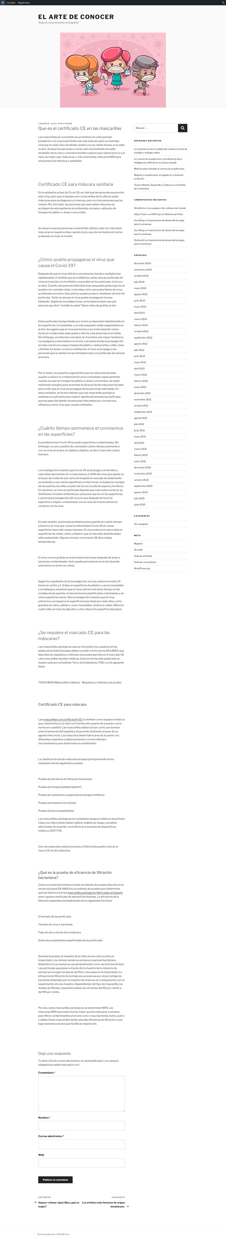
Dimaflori (139, 208)
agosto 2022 (140, 343)
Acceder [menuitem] (11, 2)
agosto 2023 (141, 294)
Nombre (44, 1117)
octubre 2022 (141, 331)
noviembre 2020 (143, 473)
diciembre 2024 (142, 263)
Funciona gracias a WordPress (53, 1234)
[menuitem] (3, 2)
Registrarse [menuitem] (24, 2)
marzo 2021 (140, 448)
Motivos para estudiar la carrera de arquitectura (159, 168)
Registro (138, 543)
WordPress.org (142, 568)
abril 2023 (139, 312)
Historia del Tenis (174, 214)
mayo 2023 (140, 306)
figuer (67, 123)
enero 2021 (140, 461)
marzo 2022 (140, 374)
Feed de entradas (143, 555)
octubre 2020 (141, 479)
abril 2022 (139, 368)
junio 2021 (139, 430)
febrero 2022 (141, 380)
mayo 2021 (140, 436)
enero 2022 (140, 387)
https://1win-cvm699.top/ (147, 214)
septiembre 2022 (143, 337)
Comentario (46, 1072)
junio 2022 (139, 356)
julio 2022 (139, 350)
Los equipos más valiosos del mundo (166, 208)
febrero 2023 (141, 325)
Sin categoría (141, 524)
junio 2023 (139, 300)
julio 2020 (139, 498)
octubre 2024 (141, 275)
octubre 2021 (141, 405)
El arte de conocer (76, 17)
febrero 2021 (141, 455)
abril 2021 (139, 442)
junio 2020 (139, 504)
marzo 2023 (140, 319)
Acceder (138, 549)
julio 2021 (139, 424)
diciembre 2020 (142, 467)
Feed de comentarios (145, 562)
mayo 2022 (140, 362)
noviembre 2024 (143, 269)
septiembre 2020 (143, 486)
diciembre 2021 (142, 393)
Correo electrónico (51, 1136)
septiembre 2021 (143, 411)
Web (41, 1154)
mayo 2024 (140, 288)
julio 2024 (139, 281)
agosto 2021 (140, 418)
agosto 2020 (141, 492)
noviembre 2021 (142, 399)
